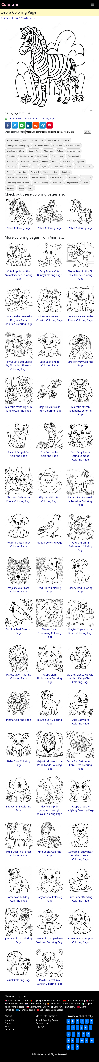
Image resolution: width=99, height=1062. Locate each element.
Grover (85, 183)
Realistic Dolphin (38, 177)
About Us (9, 1020)
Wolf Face (67, 161)
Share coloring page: (15, 131)
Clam (69, 167)
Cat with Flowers (73, 146)
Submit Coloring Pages (47, 1020)
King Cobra (86, 177)
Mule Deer (73, 177)
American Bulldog (41, 183)
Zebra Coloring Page (18, 1000)
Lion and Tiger (57, 167)
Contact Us (10, 1023)
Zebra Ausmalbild (74, 1000)
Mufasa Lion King (50, 172)
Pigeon (45, 161)
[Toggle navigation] (92, 4)
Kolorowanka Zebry (39, 1006)
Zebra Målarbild (27, 1009)
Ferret (30, 188)
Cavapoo (10, 188)
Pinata (9, 172)
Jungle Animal (72, 183)
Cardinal (24, 167)
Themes (14, 18)
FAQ (7, 1026)
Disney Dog (11, 167)
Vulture (60, 151)
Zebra (32, 18)
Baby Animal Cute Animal (17, 177)
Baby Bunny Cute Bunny (33, 140)
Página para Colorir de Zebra (47, 1000)
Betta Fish (66, 172)
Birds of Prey (34, 151)
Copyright (40, 1026)
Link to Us (9, 1029)
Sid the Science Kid (84, 167)
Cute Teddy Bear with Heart (18, 183)
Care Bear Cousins (41, 146)
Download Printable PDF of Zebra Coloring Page (30, 118)
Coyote (44, 167)
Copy (87, 131)
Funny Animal (73, 156)
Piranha (55, 161)
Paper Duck (57, 183)
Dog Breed (80, 161)
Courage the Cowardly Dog (18, 146)
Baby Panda (42, 156)
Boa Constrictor (26, 156)
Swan (34, 167)
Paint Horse (11, 161)
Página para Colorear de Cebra (65, 1003)
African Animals (73, 151)
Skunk (21, 188)
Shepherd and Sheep (15, 151)
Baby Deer (57, 146)
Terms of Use (42, 1023)
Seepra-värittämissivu (64, 1006)
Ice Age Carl (21, 172)
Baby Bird (35, 172)
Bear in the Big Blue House (58, 140)
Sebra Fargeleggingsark (51, 1009)
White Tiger (48, 151)
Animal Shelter (13, 140)
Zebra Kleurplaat (36, 1003)
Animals (24, 18)
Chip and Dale (57, 156)
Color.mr (10, 4)
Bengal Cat (11, 156)
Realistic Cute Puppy (29, 161)
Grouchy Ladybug (57, 177)
